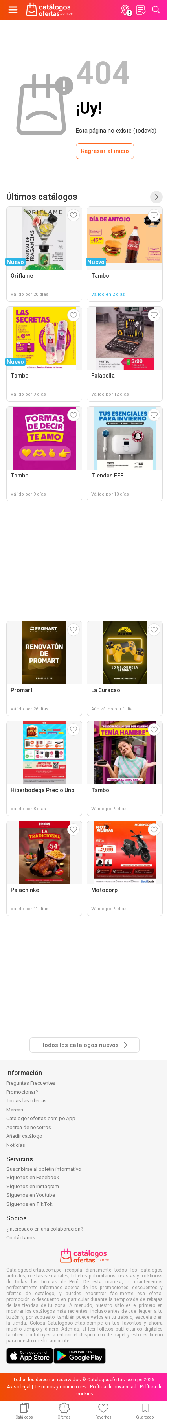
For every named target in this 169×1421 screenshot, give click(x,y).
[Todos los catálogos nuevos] (156, 197)
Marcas (14, 1110)
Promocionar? (22, 1092)
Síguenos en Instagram (32, 1186)
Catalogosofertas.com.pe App (40, 1118)
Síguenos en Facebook (32, 1177)
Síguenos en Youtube (30, 1195)
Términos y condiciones (60, 1387)
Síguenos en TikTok (29, 1204)
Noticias (15, 1145)
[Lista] (140, 10)
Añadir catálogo (24, 1136)
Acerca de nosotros (28, 1127)
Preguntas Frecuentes (30, 1083)
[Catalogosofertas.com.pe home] (49, 9)
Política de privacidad (113, 1387)
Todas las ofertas (26, 1101)
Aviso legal (19, 1387)
